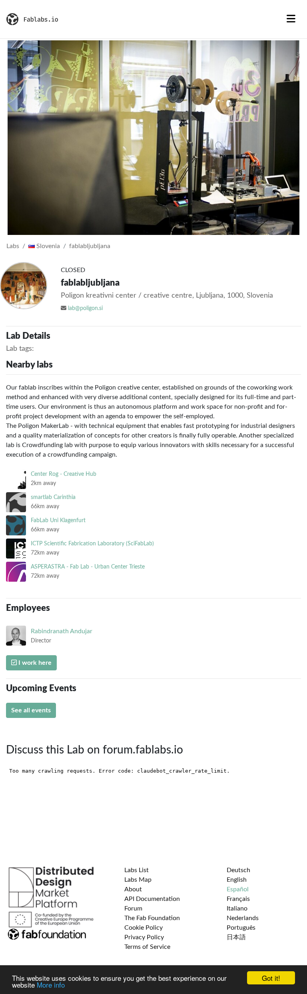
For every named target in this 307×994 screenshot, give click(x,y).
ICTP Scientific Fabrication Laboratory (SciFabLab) (92, 544)
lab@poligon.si (85, 308)
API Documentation (152, 899)
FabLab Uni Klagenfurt (58, 520)
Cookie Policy (143, 927)
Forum (133, 908)
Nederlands (243, 918)
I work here (34, 663)
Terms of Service (147, 947)
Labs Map (138, 880)
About (133, 889)
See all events (31, 710)
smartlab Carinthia (53, 497)
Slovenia (47, 246)
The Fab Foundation (152, 918)
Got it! (271, 978)
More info (51, 985)
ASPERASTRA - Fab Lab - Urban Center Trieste (88, 567)
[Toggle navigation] (291, 19)
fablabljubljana (89, 246)
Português (241, 927)
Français (238, 899)
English (237, 880)
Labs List (136, 870)
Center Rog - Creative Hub (63, 474)
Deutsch (238, 870)
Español (238, 889)
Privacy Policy (144, 937)
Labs (12, 246)
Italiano (237, 908)
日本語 (236, 937)
